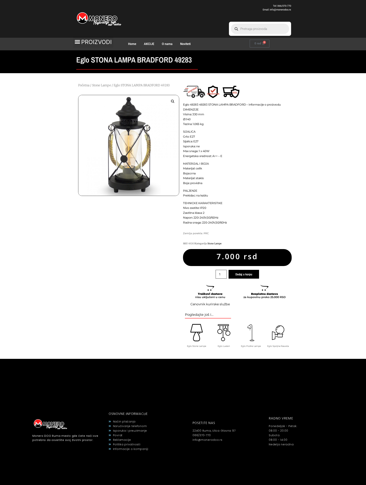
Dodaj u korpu (243, 274)
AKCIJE (149, 44)
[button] (93, 42)
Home (132, 44)
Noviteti (185, 44)
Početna (83, 85)
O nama (167, 44)
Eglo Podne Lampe (251, 346)
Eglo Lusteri (224, 346)
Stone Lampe (101, 85)
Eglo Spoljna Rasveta (278, 346)
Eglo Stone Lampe (196, 346)
